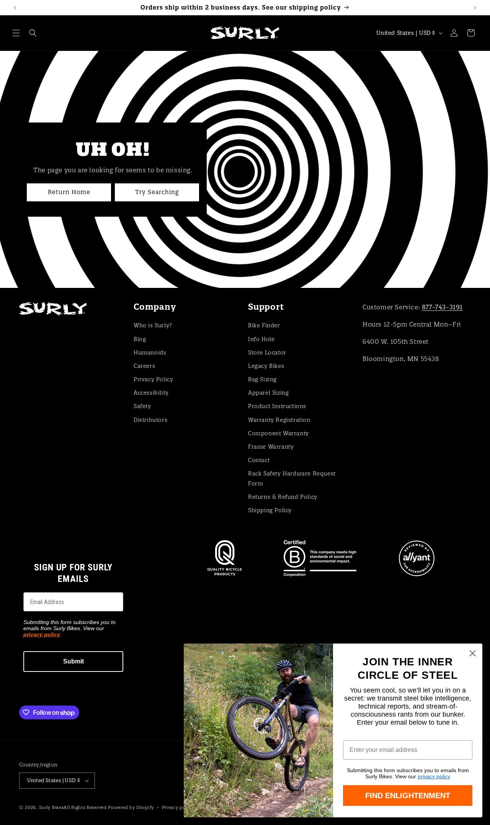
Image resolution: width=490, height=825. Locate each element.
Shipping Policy (270, 510)
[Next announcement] (475, 7)
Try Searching (157, 192)
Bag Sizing (262, 379)
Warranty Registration (279, 420)
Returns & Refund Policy (282, 496)
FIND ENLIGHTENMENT (407, 795)
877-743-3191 (442, 307)
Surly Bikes (51, 807)
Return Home (69, 192)
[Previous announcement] (15, 7)
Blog (140, 339)
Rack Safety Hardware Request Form (292, 478)
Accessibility (151, 392)
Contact (259, 460)
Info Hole (261, 339)
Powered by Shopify (131, 807)
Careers (144, 366)
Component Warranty (278, 433)
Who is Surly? (153, 325)
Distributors (150, 420)
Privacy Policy (153, 379)
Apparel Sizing (268, 392)
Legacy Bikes (266, 366)
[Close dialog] (472, 653)
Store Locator (267, 352)
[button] (16, 33)
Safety (142, 406)
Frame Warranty (271, 446)
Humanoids (150, 352)
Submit (73, 661)
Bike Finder (264, 325)
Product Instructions (277, 406)
